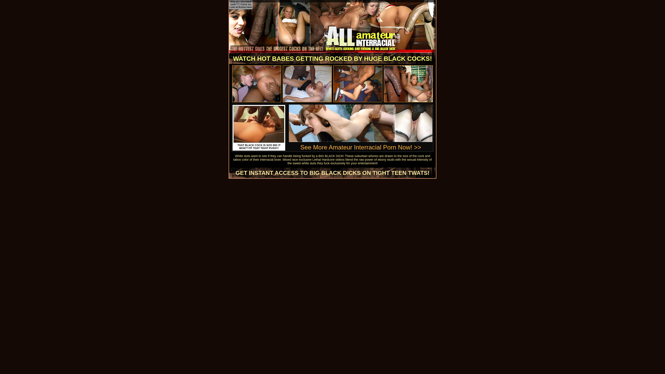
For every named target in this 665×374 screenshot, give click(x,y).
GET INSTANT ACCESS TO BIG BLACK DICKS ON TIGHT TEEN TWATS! (332, 173)
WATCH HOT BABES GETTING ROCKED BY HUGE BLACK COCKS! (332, 58)
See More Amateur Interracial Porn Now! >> (360, 147)
